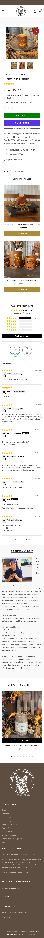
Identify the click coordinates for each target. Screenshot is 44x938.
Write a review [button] (22, 336)
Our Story (5, 814)
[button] (9, 84)
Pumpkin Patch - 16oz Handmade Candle (22, 745)
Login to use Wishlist (14, 160)
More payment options (22, 128)
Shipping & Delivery (22, 550)
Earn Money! (6, 821)
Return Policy (7, 828)
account (35, 11)
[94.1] (27, 350)
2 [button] (19, 539)
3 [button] (23, 539)
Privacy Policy (7, 831)
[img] (7, 370)
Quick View (40, 697)
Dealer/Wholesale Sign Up (12, 839)
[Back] (4, 20)
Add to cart (22, 115)
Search (4, 810)
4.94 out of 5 (28, 310)
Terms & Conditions (9, 835)
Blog (3, 842)
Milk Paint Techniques (10, 824)
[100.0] (15, 350)
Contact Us (6, 817)
